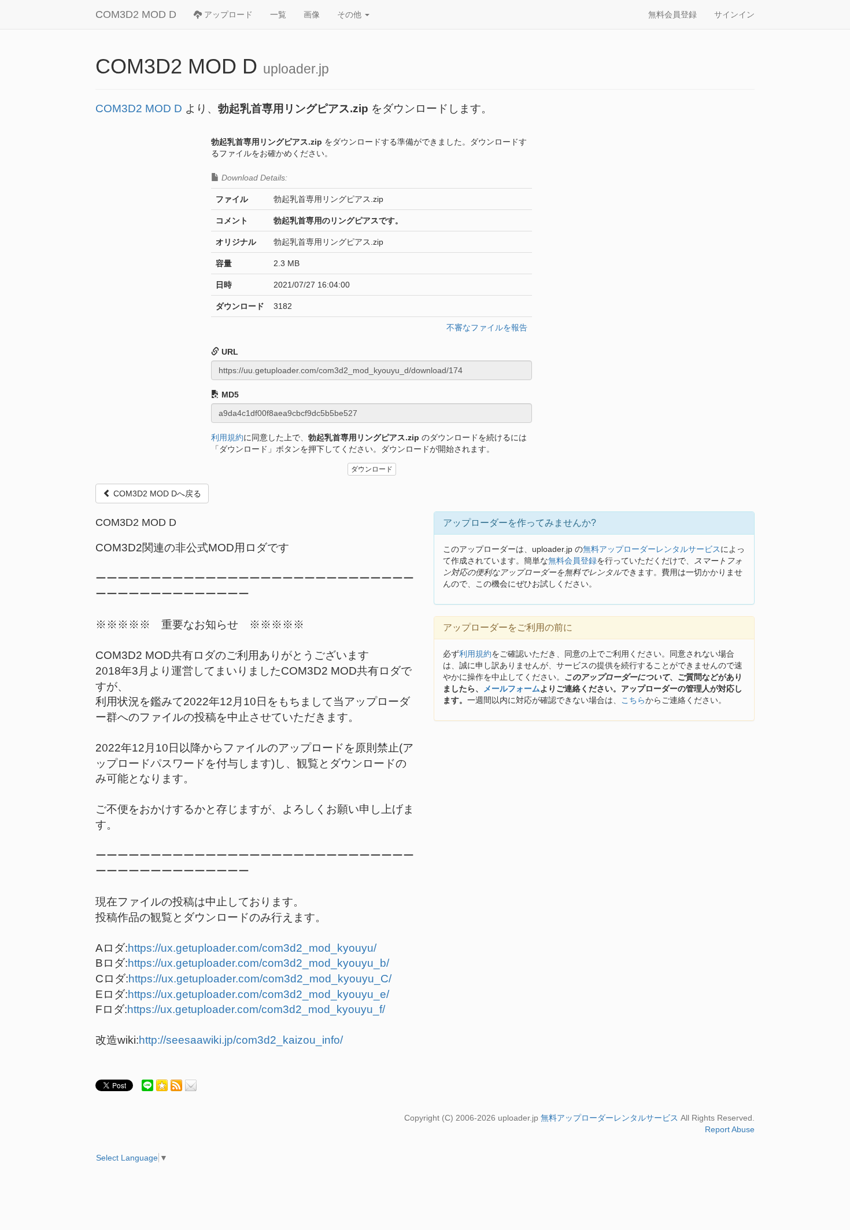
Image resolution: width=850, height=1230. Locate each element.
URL (228, 351)
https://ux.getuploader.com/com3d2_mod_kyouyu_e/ (258, 994)
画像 (312, 14)
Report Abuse (730, 1129)
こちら (633, 700)
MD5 (229, 394)
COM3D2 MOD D (135, 14)
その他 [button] (350, 14)
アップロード (227, 14)
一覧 (278, 14)
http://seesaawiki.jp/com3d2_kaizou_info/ (241, 1040)
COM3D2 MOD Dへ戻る (156, 493)
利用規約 (227, 437)
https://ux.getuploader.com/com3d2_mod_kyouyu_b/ (258, 963)
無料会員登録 (672, 14)
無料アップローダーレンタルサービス (651, 549)
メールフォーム (511, 688)
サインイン (734, 14)
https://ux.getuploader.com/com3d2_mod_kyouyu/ (252, 948)
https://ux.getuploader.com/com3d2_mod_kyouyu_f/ (256, 1009)
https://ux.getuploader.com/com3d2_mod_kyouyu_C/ (259, 979)
